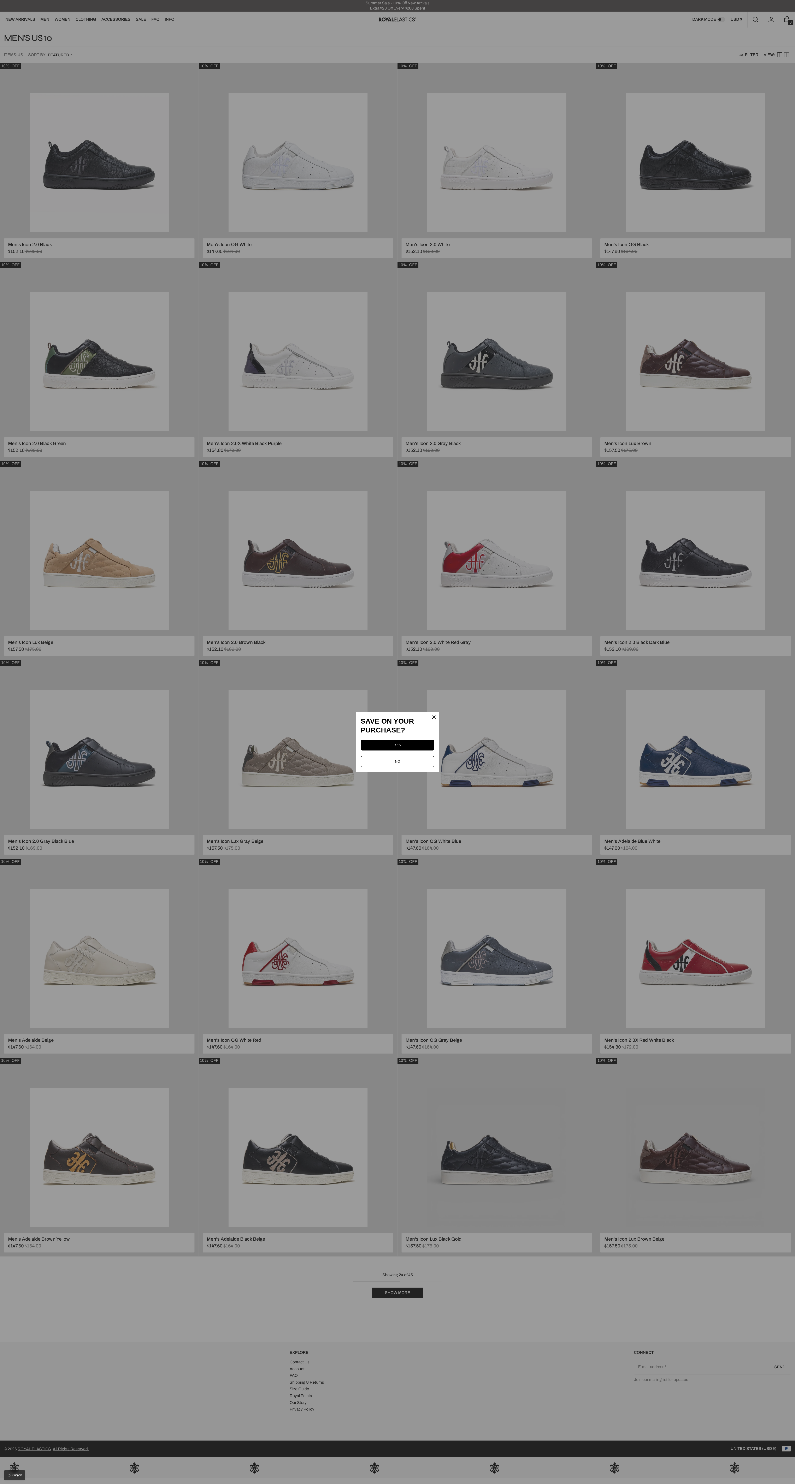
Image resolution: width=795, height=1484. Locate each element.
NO (397, 761)
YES (397, 745)
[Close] (434, 717)
